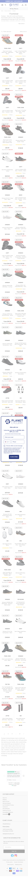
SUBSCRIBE (14, 457)
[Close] (25, 418)
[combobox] (7, 442)
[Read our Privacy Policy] (23, 448)
